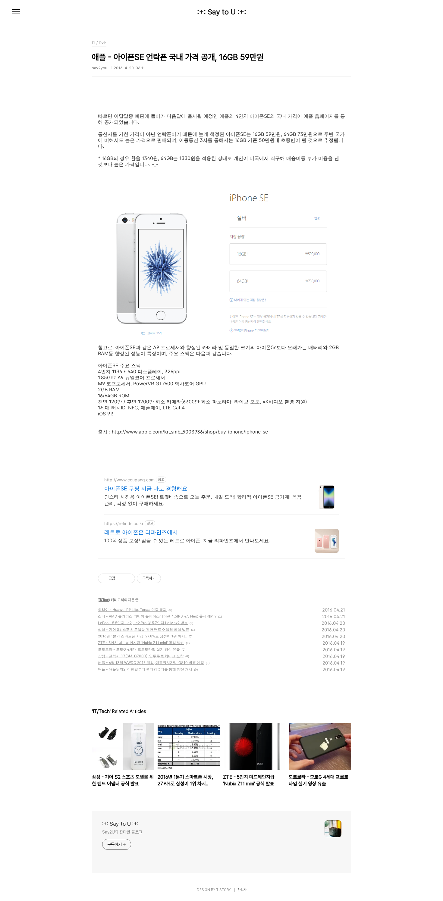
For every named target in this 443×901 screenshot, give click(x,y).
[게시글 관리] (128, 578)
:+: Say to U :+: (221, 12)
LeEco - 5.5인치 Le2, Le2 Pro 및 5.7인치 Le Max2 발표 (143, 623)
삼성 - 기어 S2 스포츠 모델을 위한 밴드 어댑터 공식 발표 (143, 629)
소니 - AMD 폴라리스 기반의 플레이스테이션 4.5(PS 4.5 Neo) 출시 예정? (157, 616)
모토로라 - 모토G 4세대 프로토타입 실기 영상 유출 (139, 649)
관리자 (242, 890)
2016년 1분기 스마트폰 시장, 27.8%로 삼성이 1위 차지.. (142, 636)
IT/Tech (104, 599)
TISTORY (223, 890)
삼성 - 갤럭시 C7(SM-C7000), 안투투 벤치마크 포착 (141, 656)
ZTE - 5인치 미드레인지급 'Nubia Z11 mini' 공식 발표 (141, 642)
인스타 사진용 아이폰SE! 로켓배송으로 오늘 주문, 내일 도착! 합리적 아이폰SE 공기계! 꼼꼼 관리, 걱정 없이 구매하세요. (203, 500)
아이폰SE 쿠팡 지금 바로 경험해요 (145, 488)
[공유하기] (120, 578)
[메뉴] (16, 12)
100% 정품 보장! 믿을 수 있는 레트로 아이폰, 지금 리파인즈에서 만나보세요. (187, 540)
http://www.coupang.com (129, 479)
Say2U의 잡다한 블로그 (122, 832)
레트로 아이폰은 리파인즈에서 (141, 532)
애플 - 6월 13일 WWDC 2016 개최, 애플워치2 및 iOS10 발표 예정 (151, 662)
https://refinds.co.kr (123, 523)
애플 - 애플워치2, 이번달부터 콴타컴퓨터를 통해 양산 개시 (145, 669)
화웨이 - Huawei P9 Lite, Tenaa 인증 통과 (132, 609)
